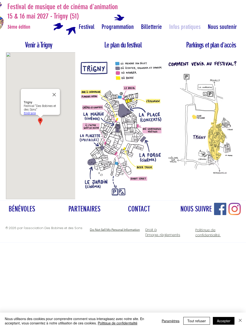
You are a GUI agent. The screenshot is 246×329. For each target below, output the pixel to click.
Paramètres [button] (170, 320)
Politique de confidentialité (117, 323)
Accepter (223, 320)
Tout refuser (196, 320)
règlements (162, 232)
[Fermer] (240, 320)
